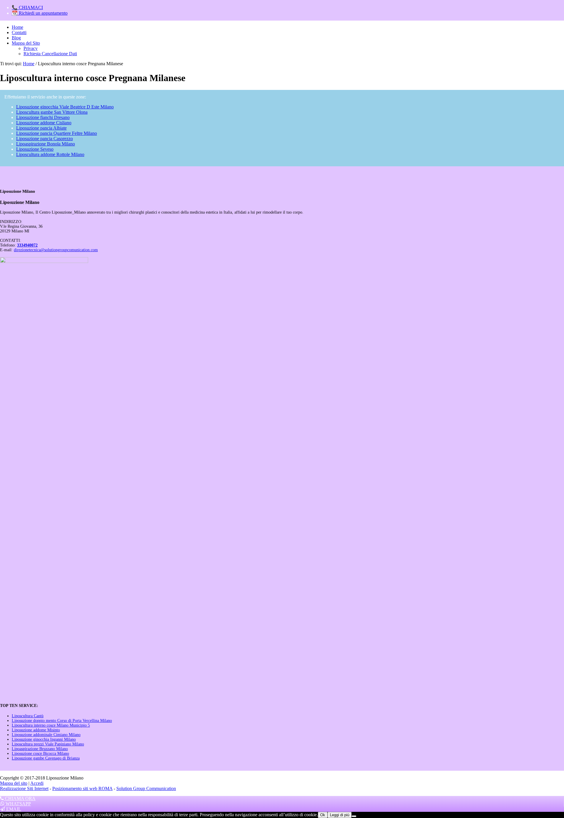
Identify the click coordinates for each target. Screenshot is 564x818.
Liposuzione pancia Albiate (41, 127)
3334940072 (27, 245)
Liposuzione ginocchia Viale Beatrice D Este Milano (65, 106)
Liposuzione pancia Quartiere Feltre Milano (56, 133)
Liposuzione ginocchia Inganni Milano (44, 739)
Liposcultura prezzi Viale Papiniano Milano (48, 744)
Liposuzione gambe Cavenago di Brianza (46, 758)
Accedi (36, 783)
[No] (354, 816)
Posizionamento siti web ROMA (82, 788)
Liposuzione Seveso (34, 149)
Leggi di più (339, 815)
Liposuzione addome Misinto (36, 730)
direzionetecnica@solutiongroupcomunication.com (56, 250)
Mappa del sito (13, 783)
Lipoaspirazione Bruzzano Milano (40, 749)
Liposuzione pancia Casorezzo (44, 138)
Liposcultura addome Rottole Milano (50, 154)
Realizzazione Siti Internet (24, 788)
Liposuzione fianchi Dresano (43, 117)
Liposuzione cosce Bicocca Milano (40, 753)
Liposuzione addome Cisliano (43, 122)
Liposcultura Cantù (27, 716)
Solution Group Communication (146, 788)
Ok (322, 815)
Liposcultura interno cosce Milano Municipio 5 (51, 725)
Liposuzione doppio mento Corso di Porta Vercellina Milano (62, 720)
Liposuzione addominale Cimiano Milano (46, 734)
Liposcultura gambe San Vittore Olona (52, 112)
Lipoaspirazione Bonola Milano (45, 143)
